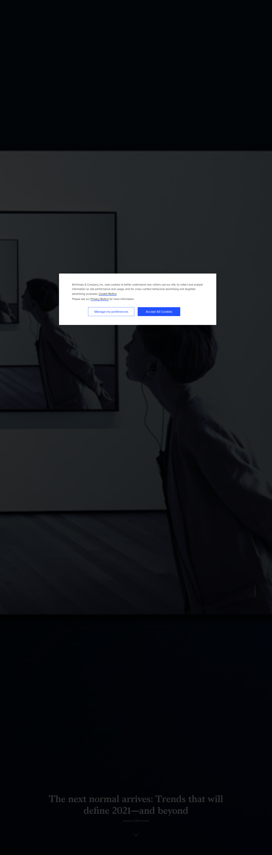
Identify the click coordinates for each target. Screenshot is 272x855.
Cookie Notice (108, 293)
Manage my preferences (111, 311)
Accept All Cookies (159, 311)
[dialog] (137, 299)
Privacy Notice (99, 299)
